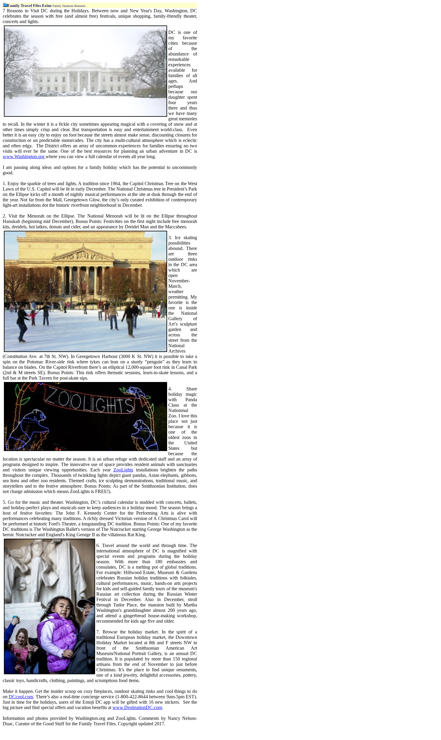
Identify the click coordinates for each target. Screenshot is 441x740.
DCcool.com (21, 696)
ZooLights (123, 469)
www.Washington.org (24, 156)
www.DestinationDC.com (137, 707)
